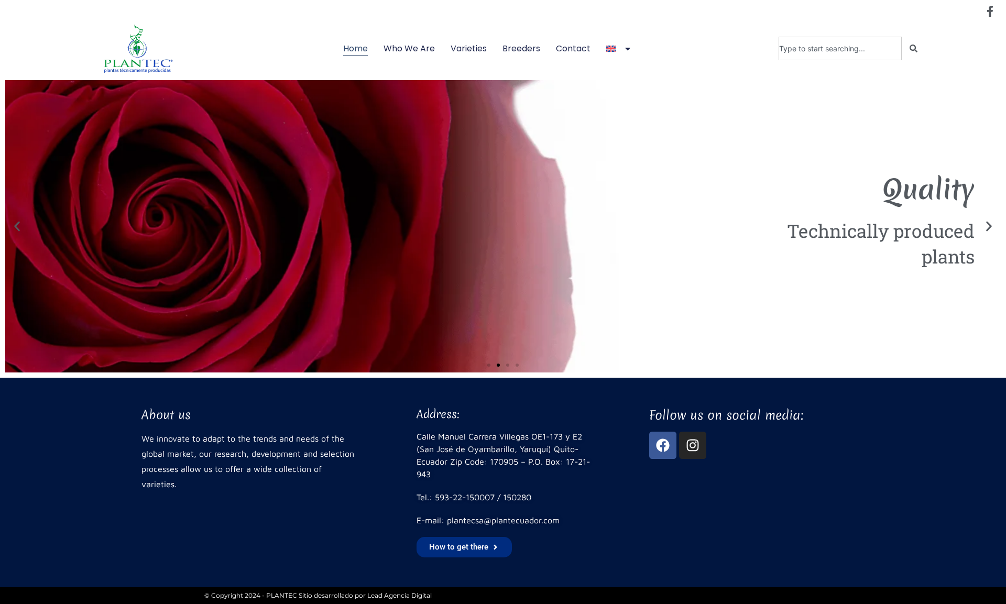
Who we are (409, 48)
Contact (573, 48)
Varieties (469, 48)
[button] (17, 226)
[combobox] (840, 48)
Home (355, 48)
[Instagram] (692, 445)
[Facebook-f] (990, 11)
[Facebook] (662, 445)
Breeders (521, 48)
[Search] (913, 48)
